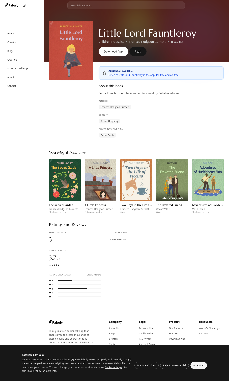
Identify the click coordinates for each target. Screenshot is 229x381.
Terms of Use (146, 328)
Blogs (112, 333)
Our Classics (176, 328)
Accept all (198, 365)
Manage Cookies (146, 365)
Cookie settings (113, 367)
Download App (113, 51)
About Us (114, 328)
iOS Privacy (145, 338)
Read (138, 51)
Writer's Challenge (209, 328)
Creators (114, 338)
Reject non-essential (174, 365)
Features (174, 333)
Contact (113, 344)
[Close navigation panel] (24, 5)
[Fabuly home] (11, 5)
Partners (204, 333)
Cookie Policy (146, 333)
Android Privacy (148, 344)
